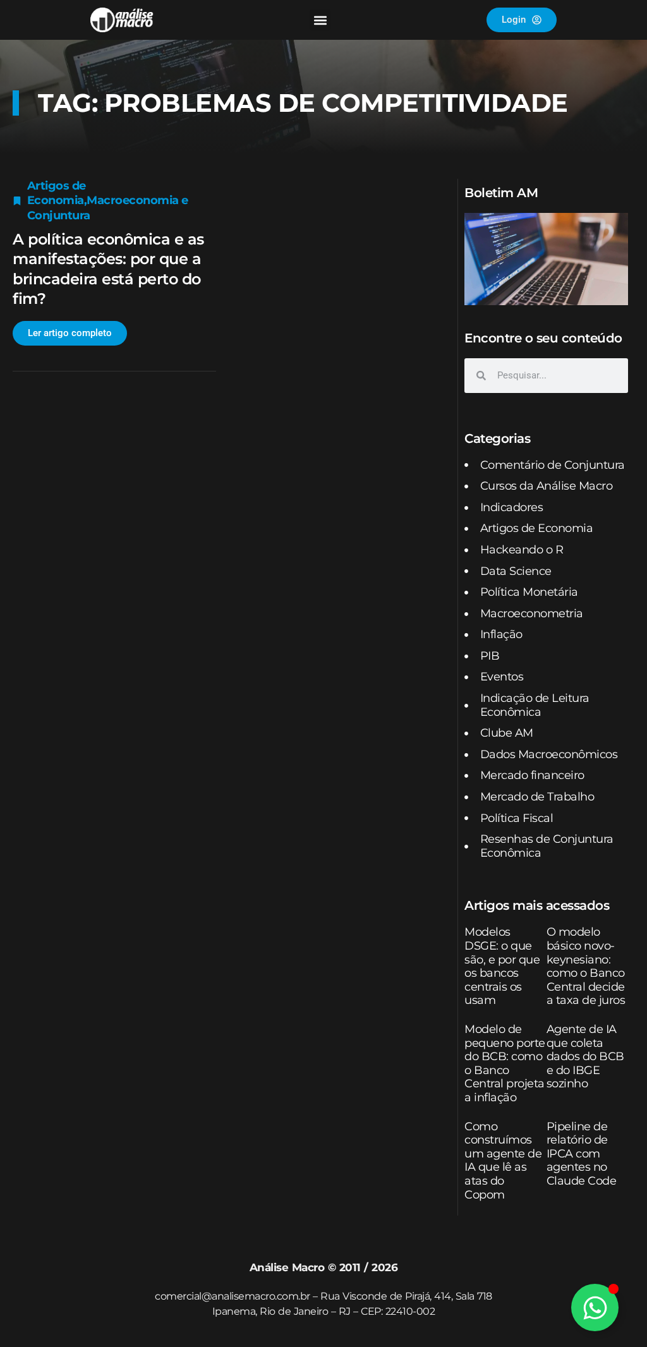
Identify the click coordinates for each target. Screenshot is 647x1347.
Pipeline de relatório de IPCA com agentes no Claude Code (582, 1154)
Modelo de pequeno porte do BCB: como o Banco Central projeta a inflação (504, 1063)
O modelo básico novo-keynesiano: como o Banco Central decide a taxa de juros (586, 966)
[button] (320, 19)
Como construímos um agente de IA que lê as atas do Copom (502, 1161)
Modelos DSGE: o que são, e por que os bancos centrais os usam (502, 966)
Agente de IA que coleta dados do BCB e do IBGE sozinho (585, 1056)
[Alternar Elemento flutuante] (595, 1307)
